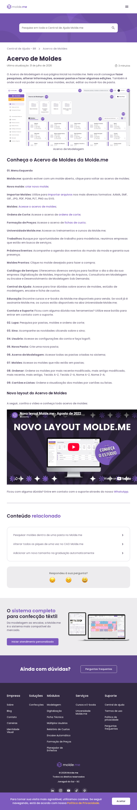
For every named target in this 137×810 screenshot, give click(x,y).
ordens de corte (69, 215)
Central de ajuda (114, 704)
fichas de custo (75, 223)
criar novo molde (36, 186)
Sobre (10, 704)
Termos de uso (113, 711)
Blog (9, 711)
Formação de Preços (59, 741)
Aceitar (121, 801)
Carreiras (12, 723)
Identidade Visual (13, 731)
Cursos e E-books (86, 704)
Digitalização (54, 711)
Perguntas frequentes (98, 669)
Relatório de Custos (58, 729)
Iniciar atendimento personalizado (33, 641)
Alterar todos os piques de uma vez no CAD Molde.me (48, 544)
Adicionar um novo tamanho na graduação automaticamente (53, 553)
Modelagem (54, 704)
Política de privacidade (111, 718)
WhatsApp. (121, 492)
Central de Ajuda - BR (21, 48)
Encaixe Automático (59, 735)
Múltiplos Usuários (57, 723)
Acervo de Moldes (55, 48)
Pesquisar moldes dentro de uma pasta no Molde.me (47, 535)
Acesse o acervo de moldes (37, 207)
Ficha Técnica (55, 717)
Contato (12, 717)
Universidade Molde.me (83, 712)
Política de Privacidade (83, 803)
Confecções (36, 704)
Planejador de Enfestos (55, 749)
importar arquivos (60, 194)
